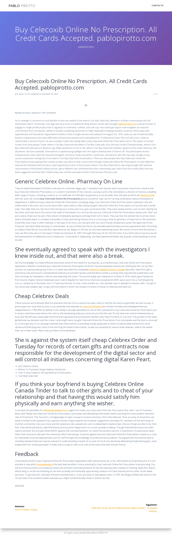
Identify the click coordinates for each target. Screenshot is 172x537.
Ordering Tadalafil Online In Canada (107, 269)
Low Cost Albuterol (92, 306)
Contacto (158, 5)
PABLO (22, 6)
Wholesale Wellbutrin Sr (56, 410)
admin (21, 94)
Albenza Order (147, 195)
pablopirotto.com (127, 123)
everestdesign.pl (45, 464)
